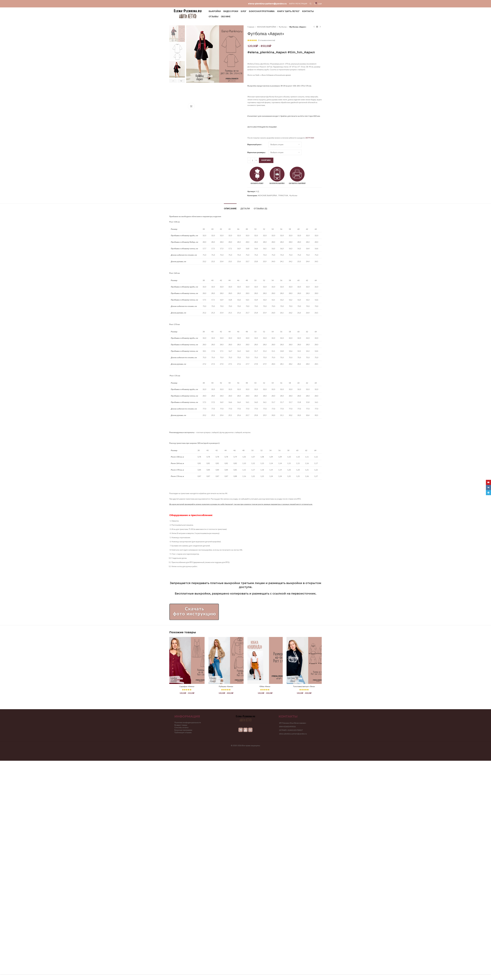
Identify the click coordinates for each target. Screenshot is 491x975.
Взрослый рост (254, 144)
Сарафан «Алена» (186, 686)
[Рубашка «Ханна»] (226, 660)
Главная (250, 27)
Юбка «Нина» (265, 686)
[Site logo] (187, 14)
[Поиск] (310, 3)
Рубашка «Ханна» (226, 686)
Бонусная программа (183, 730)
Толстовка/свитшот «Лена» (304, 686)
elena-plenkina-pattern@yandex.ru (267, 3)
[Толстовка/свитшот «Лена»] (304, 660)
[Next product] (320, 26)
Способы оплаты (181, 727)
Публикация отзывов (182, 732)
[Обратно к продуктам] (317, 26)
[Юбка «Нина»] (265, 660)
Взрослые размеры (256, 152)
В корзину (266, 160)
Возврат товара (180, 725)
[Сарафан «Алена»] (187, 660)
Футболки (283, 27)
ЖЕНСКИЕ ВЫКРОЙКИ (266, 27)
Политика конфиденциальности (187, 722)
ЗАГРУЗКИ (309, 138)
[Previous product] (314, 26)
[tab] (230, 207)
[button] (173, 81)
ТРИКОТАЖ (283, 195)
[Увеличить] (191, 106)
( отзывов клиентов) (266, 40)
